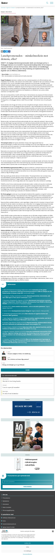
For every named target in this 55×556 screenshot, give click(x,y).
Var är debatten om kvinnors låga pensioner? (18, 359)
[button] (53, 531)
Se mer (27, 370)
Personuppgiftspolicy (8, 510)
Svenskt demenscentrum (9, 524)
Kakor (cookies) (7, 507)
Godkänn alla (27, 543)
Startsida (3, 7)
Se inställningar (27, 551)
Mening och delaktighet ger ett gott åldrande (13, 365)
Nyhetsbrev (6, 501)
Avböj (27, 547)
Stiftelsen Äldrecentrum (9, 518)
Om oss (5, 494)
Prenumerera (6, 498)
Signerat (8, 7)
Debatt (13, 7)
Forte (4, 521)
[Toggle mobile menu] (51, 3)
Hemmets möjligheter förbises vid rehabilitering (19, 353)
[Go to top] (27, 553)
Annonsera (6, 504)
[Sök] (47, 2)
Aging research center (9, 527)
